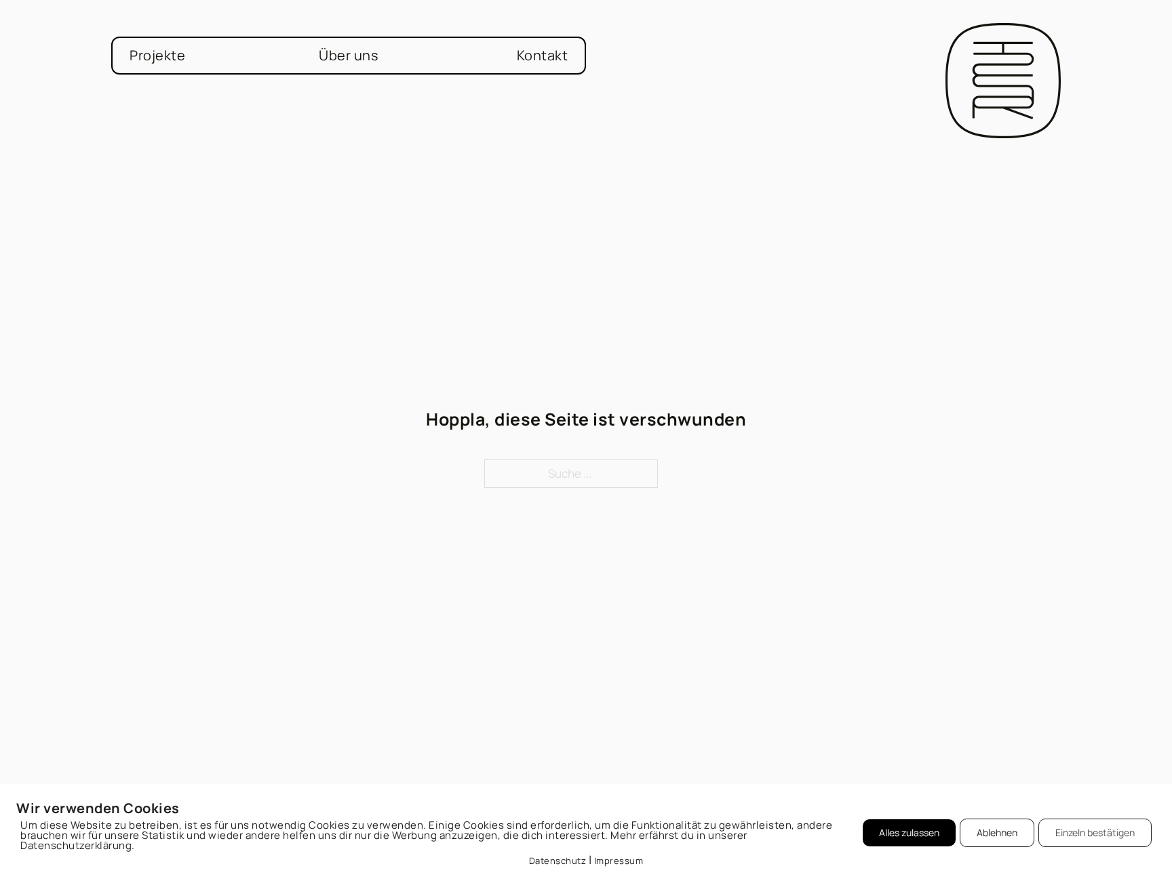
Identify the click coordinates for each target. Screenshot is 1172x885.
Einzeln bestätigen (1095, 832)
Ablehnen (997, 832)
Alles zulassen (909, 832)
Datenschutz (558, 861)
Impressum (619, 861)
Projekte (157, 55)
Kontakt (542, 55)
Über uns (348, 55)
